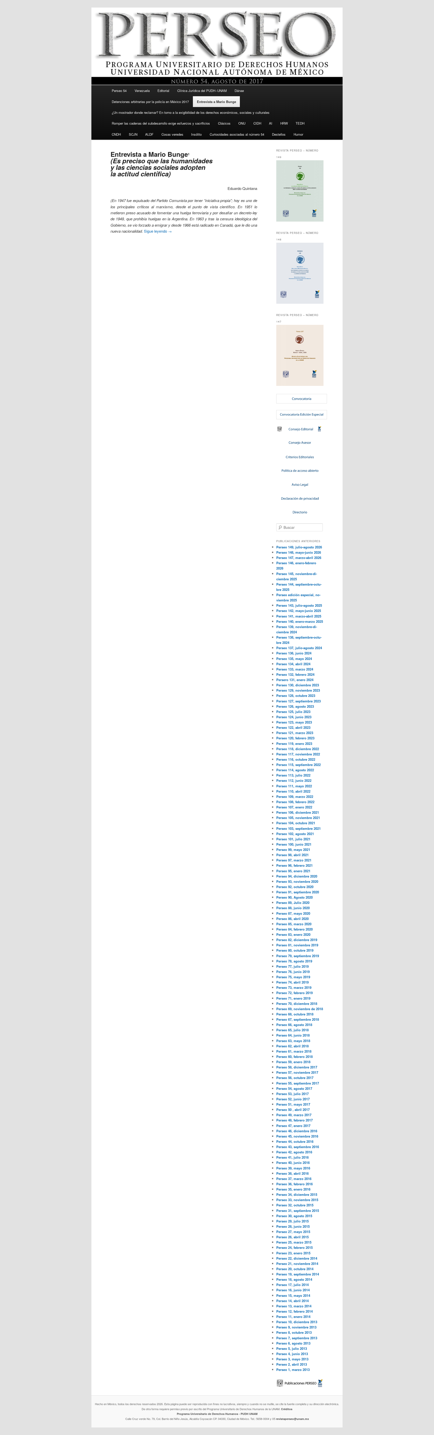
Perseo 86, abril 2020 (292, 918)
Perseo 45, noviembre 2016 (297, 1136)
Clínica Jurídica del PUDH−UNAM (202, 90)
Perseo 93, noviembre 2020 (297, 881)
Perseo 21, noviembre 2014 (297, 1263)
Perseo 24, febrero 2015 (294, 1247)
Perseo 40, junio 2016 (293, 1162)
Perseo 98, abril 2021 (292, 854)
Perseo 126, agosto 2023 (295, 706)
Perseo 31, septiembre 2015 (297, 1210)
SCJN (133, 134)
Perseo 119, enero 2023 (294, 743)
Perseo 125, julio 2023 (293, 711)
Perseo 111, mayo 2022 (294, 786)
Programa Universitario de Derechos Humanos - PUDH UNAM (217, 1414)
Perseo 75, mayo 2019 (293, 977)
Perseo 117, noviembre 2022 (298, 754)
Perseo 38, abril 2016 (292, 1173)
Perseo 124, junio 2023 (293, 716)
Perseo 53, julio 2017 (292, 1093)
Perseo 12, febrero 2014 (294, 1311)
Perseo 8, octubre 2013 (294, 1332)
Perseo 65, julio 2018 (292, 1030)
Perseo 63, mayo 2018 (293, 1040)
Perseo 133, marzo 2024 (294, 669)
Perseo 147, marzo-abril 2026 (298, 557)
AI (270, 123)
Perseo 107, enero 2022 (294, 807)
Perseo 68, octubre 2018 (294, 1014)
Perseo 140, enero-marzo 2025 (299, 621)
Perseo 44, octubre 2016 (294, 1141)
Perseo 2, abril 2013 (291, 1364)
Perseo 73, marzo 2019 (293, 987)
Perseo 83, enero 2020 (293, 934)
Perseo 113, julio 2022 (293, 775)
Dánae (239, 90)
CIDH (257, 123)
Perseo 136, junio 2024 (293, 653)
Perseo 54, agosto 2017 (294, 1088)
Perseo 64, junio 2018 (293, 1035)
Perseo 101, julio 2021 (293, 839)
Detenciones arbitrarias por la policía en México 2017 (150, 101)
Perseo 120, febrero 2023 (295, 738)
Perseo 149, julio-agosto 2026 (299, 547)
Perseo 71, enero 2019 (293, 998)
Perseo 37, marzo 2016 (293, 1178)
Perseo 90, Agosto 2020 (294, 897)
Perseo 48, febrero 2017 (294, 1120)
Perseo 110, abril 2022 (293, 791)
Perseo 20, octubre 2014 (294, 1268)
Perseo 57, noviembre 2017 (297, 1072)
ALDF (149, 134)
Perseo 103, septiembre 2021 (298, 828)
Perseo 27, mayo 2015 (293, 1231)
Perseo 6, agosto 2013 (293, 1343)
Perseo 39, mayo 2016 (293, 1168)
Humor (298, 134)
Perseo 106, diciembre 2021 (297, 812)
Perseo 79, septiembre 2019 (297, 955)
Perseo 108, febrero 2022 (295, 801)
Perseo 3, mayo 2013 (292, 1359)
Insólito (196, 134)
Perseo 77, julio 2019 (292, 966)
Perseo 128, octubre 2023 (295, 695)
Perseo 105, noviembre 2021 (298, 817)
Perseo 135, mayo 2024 (294, 658)
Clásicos (224, 123)
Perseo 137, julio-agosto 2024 (299, 647)
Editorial (163, 90)
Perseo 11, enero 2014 (293, 1316)
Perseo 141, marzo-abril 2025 (298, 616)
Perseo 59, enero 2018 (293, 1061)
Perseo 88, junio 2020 (293, 907)
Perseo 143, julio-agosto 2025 (299, 605)
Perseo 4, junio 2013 (292, 1353)
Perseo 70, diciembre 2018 (296, 1003)
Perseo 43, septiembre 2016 (297, 1146)
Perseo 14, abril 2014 (292, 1300)
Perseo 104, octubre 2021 (295, 823)
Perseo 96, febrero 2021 (294, 865)
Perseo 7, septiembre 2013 (296, 1338)
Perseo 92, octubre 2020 (294, 886)
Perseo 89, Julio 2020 (292, 902)
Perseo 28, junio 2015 (293, 1226)
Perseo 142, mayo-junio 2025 (298, 610)
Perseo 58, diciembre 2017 (296, 1067)
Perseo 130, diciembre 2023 (297, 685)
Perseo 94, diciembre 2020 (296, 876)
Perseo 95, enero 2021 (293, 870)
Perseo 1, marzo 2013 (293, 1369)
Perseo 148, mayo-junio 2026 (298, 552)
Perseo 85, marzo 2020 (293, 923)
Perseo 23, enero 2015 (293, 1253)
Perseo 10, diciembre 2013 (296, 1321)
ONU (241, 123)
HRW (284, 123)
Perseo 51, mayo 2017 (293, 1104)
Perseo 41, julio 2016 (292, 1157)
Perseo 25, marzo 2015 (293, 1242)
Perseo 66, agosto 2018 (294, 1024)
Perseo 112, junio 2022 (293, 780)
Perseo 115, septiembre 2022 (298, 764)
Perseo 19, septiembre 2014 (297, 1274)
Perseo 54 (119, 90)
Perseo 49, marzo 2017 (293, 1114)
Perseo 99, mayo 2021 (293, 849)
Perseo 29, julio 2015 (292, 1221)
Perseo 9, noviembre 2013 (296, 1327)
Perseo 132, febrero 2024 (295, 674)
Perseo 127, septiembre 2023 (298, 701)
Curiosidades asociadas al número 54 (237, 134)
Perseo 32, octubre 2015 (294, 1205)
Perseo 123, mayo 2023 (294, 722)
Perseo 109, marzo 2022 (294, 796)
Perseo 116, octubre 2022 (295, 759)
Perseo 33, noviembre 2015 (297, 1199)
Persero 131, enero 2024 (294, 679)
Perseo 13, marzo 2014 (293, 1306)
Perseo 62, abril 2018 (292, 1046)
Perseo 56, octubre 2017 (294, 1077)
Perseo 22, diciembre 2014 (296, 1258)
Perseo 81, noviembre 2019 (297, 945)
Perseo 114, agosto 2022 (295, 769)
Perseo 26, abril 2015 (292, 1237)
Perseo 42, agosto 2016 (294, 1152)
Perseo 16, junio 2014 (293, 1290)
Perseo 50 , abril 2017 (293, 1109)
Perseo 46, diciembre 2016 (296, 1131)
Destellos (279, 134)
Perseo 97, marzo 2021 (293, 860)
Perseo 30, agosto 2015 (294, 1215)
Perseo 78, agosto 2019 (294, 961)
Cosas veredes (172, 134)
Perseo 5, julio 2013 (291, 1348)
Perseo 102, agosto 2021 (295, 833)
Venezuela (142, 90)
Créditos (286, 1409)
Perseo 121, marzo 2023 (294, 732)
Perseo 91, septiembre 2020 (297, 892)
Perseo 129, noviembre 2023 (298, 690)
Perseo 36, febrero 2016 (294, 1184)
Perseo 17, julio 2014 (292, 1284)
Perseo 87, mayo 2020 (293, 913)
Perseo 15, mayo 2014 (293, 1295)
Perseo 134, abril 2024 (293, 663)
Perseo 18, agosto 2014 (294, 1279)
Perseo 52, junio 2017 (293, 1099)
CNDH (116, 134)
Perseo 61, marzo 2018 (293, 1051)
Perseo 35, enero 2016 (293, 1189)
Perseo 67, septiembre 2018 (297, 1019)
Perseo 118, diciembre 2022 (297, 748)
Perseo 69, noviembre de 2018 (299, 1008)
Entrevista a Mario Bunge (216, 101)
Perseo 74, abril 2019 (292, 982)
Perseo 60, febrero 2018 (294, 1056)
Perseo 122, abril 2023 (293, 727)
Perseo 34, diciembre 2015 (296, 1194)
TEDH (300, 123)
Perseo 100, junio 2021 (293, 844)
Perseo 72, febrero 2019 (294, 992)
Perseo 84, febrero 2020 (294, 929)
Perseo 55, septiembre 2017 (297, 1083)
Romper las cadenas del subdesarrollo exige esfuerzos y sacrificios (161, 123)
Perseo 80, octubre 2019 (294, 950)
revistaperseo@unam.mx (292, 1419)
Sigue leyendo (158, 231)
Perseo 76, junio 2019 (293, 971)
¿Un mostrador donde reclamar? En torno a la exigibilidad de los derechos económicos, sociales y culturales (190, 112)
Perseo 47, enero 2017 (293, 1125)
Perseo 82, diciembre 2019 (296, 939)
